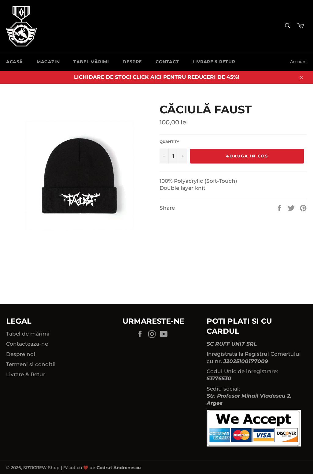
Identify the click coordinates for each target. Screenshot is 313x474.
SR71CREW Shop (41, 467)
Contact (167, 61)
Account (298, 61)
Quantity (169, 141)
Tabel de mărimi (28, 334)
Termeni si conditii (31, 364)
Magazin (48, 61)
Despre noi (20, 354)
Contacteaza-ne (27, 344)
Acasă (14, 61)
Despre (132, 61)
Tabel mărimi (91, 61)
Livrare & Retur (214, 61)
